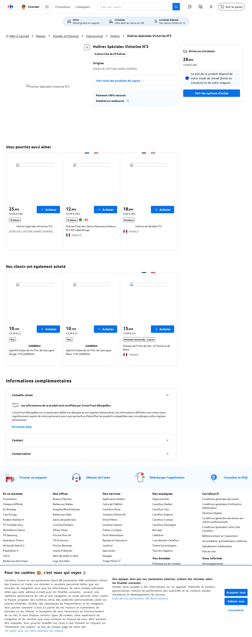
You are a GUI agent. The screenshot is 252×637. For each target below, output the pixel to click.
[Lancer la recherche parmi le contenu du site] (176, 6)
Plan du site (209, 551)
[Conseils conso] (167, 395)
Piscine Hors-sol (62, 535)
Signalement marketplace (217, 546)
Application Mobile (114, 498)
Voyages (107, 555)
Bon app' (157, 529)
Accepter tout (236, 592)
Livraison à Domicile (114, 514)
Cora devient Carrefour (165, 540)
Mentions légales (212, 513)
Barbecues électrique (15, 560)
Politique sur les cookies (166, 563)
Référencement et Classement (220, 535)
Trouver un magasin (33, 477)
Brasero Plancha (62, 498)
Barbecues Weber (63, 504)
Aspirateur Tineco (13, 540)
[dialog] (126, 601)
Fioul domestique (113, 535)
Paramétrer (236, 610)
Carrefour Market (162, 504)
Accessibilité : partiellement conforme (224, 541)
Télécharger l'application (166, 477)
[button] (47, 6)
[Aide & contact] (190, 6)
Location (108, 545)
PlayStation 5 (10, 550)
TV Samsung (10, 535)
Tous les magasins (162, 550)
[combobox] (139, 6)
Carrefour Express (162, 514)
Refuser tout (236, 601)
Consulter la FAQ (236, 477)
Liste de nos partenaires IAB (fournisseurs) (140, 598)
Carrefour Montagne (164, 524)
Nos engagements (212, 563)
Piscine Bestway (62, 545)
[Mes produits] (200, 6)
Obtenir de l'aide (98, 477)
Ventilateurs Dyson (14, 529)
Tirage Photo (110, 560)
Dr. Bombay (9, 509)
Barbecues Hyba (62, 514)
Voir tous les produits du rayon (118, 80)
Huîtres (115, 36)
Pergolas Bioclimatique (66, 509)
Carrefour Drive (111, 509)
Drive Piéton (110, 519)
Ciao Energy (10, 514)
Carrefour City (160, 509)
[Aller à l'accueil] (10, 6)
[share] (87, 47)
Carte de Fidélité (112, 504)
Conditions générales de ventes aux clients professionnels (223, 519)
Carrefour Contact (162, 519)
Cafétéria (157, 535)
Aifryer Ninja (60, 529)
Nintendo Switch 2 (14, 545)
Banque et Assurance (115, 540)
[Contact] (167, 440)
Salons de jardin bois (64, 519)
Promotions (10, 498)
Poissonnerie (94, 36)
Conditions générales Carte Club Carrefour (221, 528)
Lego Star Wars (61, 560)
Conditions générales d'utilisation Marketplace (221, 505)
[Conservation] (167, 453)
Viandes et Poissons (66, 36)
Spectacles (109, 550)
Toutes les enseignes (164, 545)
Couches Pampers (63, 524)
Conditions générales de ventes (220, 498)
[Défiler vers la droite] (172, 201)
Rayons (41, 36)
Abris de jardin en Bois (65, 555)
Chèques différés (13, 504)
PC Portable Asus (13, 524)
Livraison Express (112, 524)
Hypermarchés (160, 498)
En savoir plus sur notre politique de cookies (34, 630)
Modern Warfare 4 (13, 519)
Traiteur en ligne (112, 529)
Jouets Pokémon (62, 550)
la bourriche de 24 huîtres (110, 53)
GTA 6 (6, 555)
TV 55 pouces (60, 540)
